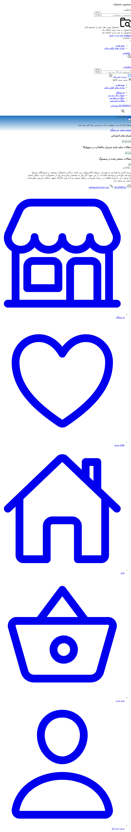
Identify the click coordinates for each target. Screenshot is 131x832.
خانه (129, 117)
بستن (111, 35)
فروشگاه (120, 92)
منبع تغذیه (120, 45)
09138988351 (120, 187)
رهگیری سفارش (117, 98)
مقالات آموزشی (117, 101)
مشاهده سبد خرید (122, 35)
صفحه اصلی (125, 130)
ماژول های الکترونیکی (114, 48)
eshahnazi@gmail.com (99, 187)
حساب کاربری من (116, 95)
